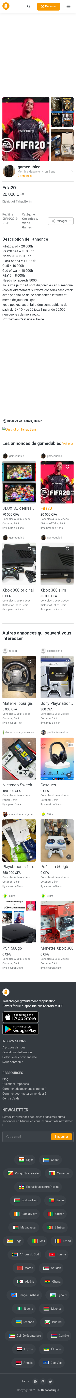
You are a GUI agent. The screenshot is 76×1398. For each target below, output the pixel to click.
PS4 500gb (12, 948)
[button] (61, 221)
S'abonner (61, 1136)
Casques (48, 785)
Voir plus (68, 443)
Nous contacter (12, 1062)
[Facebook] (35, 1381)
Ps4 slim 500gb (54, 866)
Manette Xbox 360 (57, 948)
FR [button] (24, 1381)
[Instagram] (43, 1381)
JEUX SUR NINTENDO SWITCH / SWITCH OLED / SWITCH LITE (19, 508)
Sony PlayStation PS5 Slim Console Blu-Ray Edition (57, 703)
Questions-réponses (15, 1084)
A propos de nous (13, 1047)
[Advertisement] (38, 54)
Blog (5, 1079)
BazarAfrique (49, 1390)
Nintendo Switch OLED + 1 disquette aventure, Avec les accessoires (19, 785)
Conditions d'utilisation (17, 1052)
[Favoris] (29, 466)
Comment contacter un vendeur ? (24, 1093)
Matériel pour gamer (19, 703)
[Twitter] (50, 1381)
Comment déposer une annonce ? (24, 1088)
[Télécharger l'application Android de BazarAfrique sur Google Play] (38, 1029)
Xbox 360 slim (53, 590)
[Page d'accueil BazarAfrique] (6, 6)
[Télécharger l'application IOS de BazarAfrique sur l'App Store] (38, 1017)
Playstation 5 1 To (18, 866)
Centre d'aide (10, 1098)
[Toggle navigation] (68, 6)
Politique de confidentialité (19, 1057)
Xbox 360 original (18, 590)
